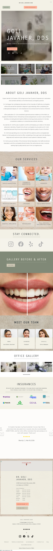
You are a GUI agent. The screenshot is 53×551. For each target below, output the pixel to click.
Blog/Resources (26, 544)
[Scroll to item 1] (23, 374)
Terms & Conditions (17, 542)
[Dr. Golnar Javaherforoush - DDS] (26, 550)
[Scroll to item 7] (28, 374)
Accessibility (30, 542)
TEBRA (32, 548)
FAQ (47, 542)
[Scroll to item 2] (24, 374)
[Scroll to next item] (51, 434)
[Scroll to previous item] (2, 434)
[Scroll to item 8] (29, 374)
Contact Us (40, 542)
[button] (51, 2)
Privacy (6, 542)
